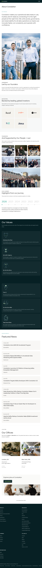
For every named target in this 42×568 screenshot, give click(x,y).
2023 (23, 201)
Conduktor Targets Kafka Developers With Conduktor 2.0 (21, 380)
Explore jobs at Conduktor (13, 477)
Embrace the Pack (7, 240)
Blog (22, 513)
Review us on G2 (25, 546)
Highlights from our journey (13, 193)
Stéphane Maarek (13, 90)
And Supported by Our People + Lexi (16, 138)
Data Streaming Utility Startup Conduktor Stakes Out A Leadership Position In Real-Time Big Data (20, 392)
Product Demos (2, 519)
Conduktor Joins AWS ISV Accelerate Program (17, 345)
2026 (4, 201)
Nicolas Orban (28, 88)
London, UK (5, 459)
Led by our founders (10, 84)
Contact (1, 539)
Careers (1, 537)
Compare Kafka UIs (25, 526)
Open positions (8, 481)
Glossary (23, 515)
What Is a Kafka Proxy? (26, 528)
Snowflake (2, 557)
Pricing (1, 515)
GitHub (23, 539)
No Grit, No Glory (7, 270)
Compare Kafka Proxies (26, 530)
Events (1, 541)
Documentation (24, 510)
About (1, 535)
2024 (17, 201)
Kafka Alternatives (25, 524)
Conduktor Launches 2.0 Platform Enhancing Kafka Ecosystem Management (19, 369)
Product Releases (3, 521)
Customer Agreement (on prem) (27, 565)
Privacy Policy (2, 565)
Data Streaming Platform (26, 522)
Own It (4, 292)
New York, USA (26, 459)
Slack (23, 537)
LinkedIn (23, 535)
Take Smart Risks (7, 322)
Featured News (9, 336)
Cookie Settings (18, 565)
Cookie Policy (13, 565)
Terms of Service (7, 565)
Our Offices (7, 432)
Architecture (2, 517)
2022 (30, 201)
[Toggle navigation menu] (39, 1)
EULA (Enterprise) (35, 565)
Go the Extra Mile (7, 307)
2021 (36, 201)
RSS (22, 545)
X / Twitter (23, 543)
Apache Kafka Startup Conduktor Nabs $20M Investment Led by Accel (21, 417)
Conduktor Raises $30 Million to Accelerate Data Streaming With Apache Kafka (18, 356)
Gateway (1, 511)
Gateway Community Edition (5, 513)
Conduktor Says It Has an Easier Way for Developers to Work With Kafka (20, 404)
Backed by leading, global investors (16, 101)
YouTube (23, 541)
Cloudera (1, 554)
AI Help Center (24, 511)
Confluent (1, 556)
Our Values (7, 222)
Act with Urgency (7, 255)
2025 (10, 201)
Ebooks (23, 519)
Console (1, 510)
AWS (1, 552)
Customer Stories (25, 517)
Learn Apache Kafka (25, 521)
